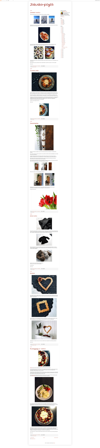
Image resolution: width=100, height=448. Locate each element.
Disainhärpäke (34, 123)
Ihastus (62, 19)
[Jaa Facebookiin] (43, 118)
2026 (61, 27)
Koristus (33, 212)
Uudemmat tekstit (32, 437)
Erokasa (32, 273)
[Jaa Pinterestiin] (44, 118)
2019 (61, 49)
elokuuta (63, 37)
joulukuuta (63, 33)
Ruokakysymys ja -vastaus (38, 349)
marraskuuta (63, 34)
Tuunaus (62, 24)
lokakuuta (63, 35)
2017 (61, 51)
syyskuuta (63, 36)
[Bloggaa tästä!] (42, 268)
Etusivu (44, 437)
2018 (61, 50)
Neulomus (34, 269)
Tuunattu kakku (34, 71)
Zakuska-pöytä (41, 4)
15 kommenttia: (38, 211)
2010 (61, 57)
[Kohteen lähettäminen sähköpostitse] (41, 118)
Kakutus (33, 119)
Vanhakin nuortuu (35, 12)
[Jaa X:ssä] (42, 118)
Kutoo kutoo (33, 216)
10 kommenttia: (38, 118)
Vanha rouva (65, 11)
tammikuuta (63, 48)
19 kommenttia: (38, 268)
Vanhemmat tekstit (56, 437)
